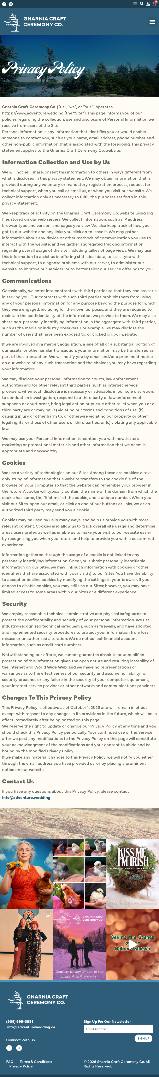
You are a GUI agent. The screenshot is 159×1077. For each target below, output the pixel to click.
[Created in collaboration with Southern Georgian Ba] (79, 944)
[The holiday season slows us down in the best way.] (132, 944)
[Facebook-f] (4, 4)
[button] (135, 4)
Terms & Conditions (36, 1061)
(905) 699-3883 (20, 1021)
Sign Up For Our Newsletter (107, 1021)
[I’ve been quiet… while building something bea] (26, 874)
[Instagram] (11, 4)
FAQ (9, 1061)
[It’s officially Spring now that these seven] (79, 874)
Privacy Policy (21, 1066)
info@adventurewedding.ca (31, 1026)
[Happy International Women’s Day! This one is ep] (26, 944)
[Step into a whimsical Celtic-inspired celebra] (132, 874)
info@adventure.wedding (26, 797)
